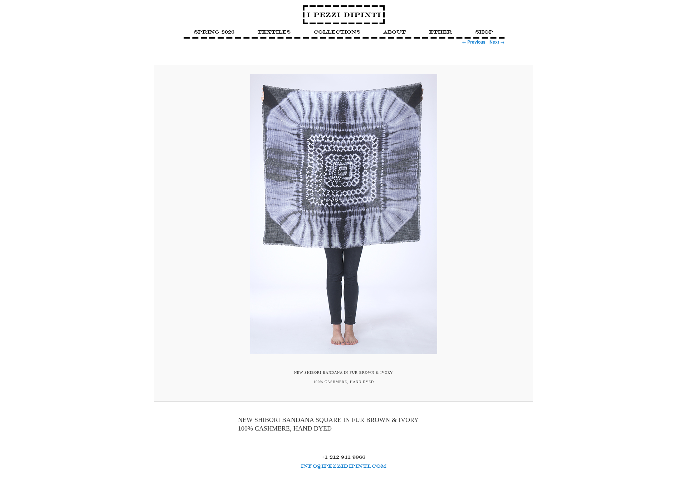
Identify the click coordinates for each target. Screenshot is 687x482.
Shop (484, 32)
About (394, 32)
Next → (497, 42)
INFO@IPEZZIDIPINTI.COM (343, 466)
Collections (337, 32)
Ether (440, 32)
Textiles (274, 32)
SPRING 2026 (214, 32)
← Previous (474, 42)
